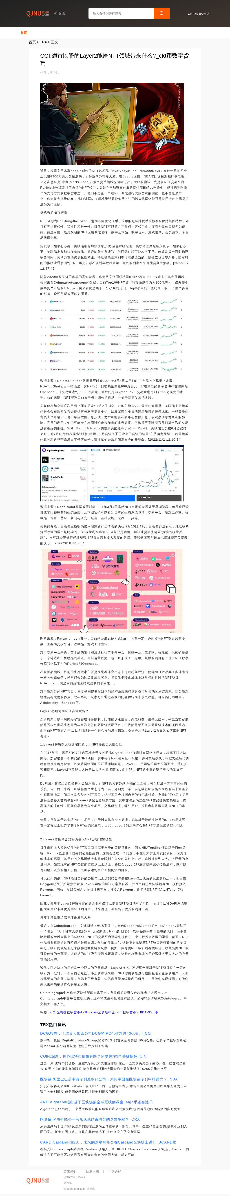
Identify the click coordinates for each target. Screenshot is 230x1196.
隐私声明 (92, 1171)
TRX (43, 42)
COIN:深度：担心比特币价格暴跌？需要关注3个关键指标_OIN (93, 1056)
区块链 (62, 1012)
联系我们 (70, 1171)
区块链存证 (106, 1012)
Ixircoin (92, 1012)
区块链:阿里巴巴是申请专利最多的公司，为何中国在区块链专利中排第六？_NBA (109, 1079)
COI (53, 1012)
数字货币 (73, 1012)
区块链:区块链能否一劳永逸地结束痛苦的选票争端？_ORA (90, 1119)
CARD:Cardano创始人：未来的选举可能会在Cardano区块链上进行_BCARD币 (108, 1142)
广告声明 (115, 1171)
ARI (83, 1012)
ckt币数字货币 (125, 1012)
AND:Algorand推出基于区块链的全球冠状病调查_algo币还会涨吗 (96, 1102)
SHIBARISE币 (147, 1012)
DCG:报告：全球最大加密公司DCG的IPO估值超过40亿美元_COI (96, 1033)
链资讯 (91, 1188)
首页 (24, 32)
